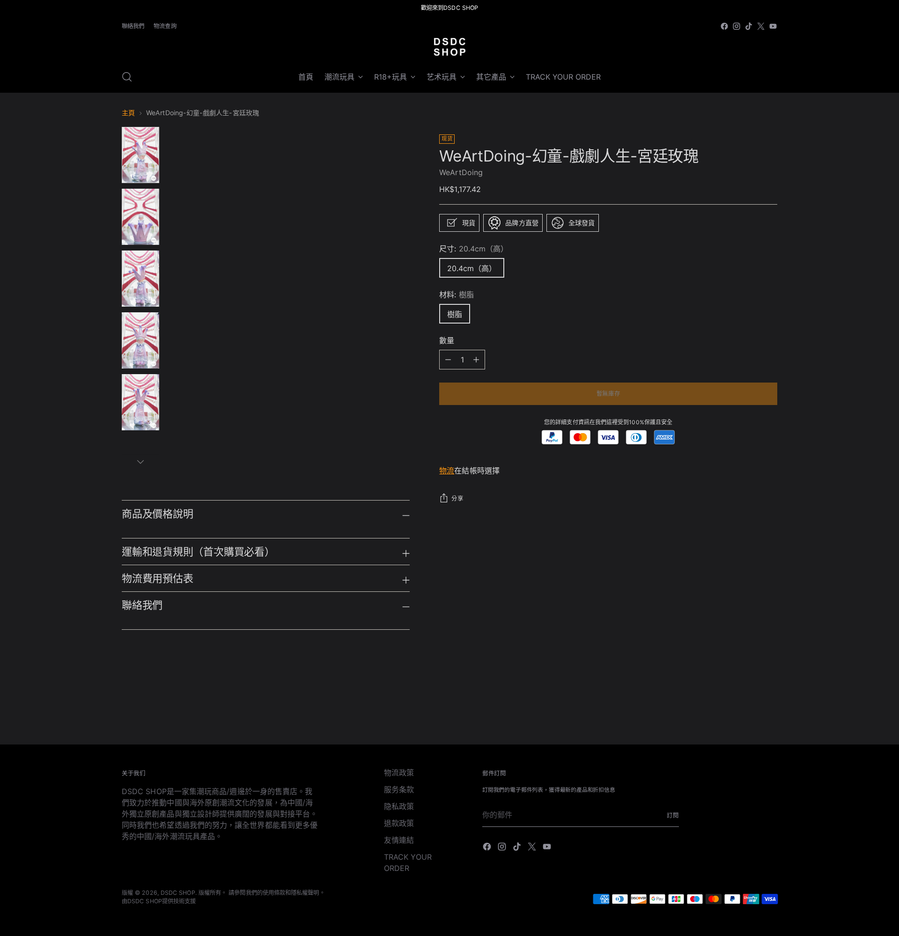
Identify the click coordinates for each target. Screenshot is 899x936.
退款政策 (399, 823)
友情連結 (399, 840)
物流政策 (399, 772)
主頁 (128, 113)
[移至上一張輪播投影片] (748, 713)
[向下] (140, 462)
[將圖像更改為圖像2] (140, 217)
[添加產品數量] (448, 359)
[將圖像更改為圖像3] (140, 279)
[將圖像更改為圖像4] (140, 340)
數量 (446, 340)
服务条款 (399, 789)
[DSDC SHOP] (449, 47)
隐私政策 (399, 806)
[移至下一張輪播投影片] (769, 712)
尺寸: (473, 248)
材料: (456, 294)
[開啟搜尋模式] (127, 76)
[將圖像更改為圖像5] (140, 402)
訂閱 (673, 815)
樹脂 (454, 314)
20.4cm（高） (471, 268)
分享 (457, 498)
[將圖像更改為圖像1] (140, 155)
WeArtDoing (461, 172)
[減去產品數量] (476, 359)
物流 (446, 471)
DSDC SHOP (178, 892)
